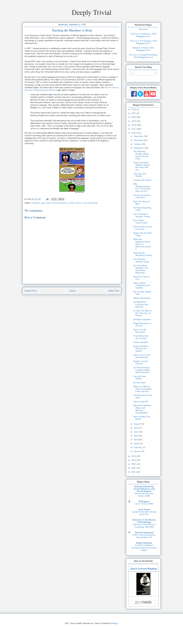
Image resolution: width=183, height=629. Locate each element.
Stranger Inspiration (142, 319)
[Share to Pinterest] (63, 199)
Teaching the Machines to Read (142, 254)
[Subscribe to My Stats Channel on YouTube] (146, 96)
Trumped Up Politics (142, 180)
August (137, 424)
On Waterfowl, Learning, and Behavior (140, 304)
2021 (134, 113)
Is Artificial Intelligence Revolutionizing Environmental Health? (144, 547)
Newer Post (30, 291)
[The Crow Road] (143, 594)
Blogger (114, 623)
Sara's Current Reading (143, 568)
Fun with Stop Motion (139, 377)
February (138, 447)
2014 (134, 460)
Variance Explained (144, 532)
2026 (134, 109)
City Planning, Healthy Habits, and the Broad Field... (141, 155)
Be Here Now (139, 382)
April (136, 439)
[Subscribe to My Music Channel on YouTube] (153, 96)
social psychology (90, 203)
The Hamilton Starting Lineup (141, 260)
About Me (143, 29)
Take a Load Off (140, 401)
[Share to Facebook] (60, 199)
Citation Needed (140, 342)
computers (35, 203)
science (78, 203)
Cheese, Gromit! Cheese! (140, 362)
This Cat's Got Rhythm (139, 175)
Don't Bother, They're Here (140, 221)
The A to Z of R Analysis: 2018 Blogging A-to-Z (143, 42)
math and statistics (60, 203)
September (139, 148)
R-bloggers (144, 501)
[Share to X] (57, 199)
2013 (134, 464)
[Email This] (52, 199)
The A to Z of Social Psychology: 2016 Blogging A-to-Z (143, 56)
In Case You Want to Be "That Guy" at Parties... (142, 313)
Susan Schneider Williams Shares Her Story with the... (141, 166)
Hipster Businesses (142, 298)
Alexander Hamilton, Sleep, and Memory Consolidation (142, 409)
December (139, 136)
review (71, 203)
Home (72, 291)
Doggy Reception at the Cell (142, 324)
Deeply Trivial (91, 12)
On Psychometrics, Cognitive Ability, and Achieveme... (142, 370)
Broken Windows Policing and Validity (140, 348)
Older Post (113, 291)
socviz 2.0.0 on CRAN (144, 504)
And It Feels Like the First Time (142, 227)
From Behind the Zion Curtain (140, 337)
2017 (134, 129)
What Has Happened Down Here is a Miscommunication (142, 244)
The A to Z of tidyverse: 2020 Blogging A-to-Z (143, 35)
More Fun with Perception (139, 330)
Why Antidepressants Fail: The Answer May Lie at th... (142, 187)
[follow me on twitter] (140, 96)
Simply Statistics (144, 543)
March (137, 443)
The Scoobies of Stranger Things (141, 215)
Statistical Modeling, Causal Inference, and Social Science (144, 488)
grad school (46, 203)
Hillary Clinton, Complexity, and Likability (141, 285)
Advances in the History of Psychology (144, 521)
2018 (134, 125)
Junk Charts (144, 509)
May (136, 435)
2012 (134, 468)
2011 (133, 472)
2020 (134, 117)
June (136, 432)
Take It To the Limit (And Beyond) (141, 356)
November (139, 140)
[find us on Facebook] (134, 96)
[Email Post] (47, 199)
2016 (134, 133)
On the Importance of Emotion (141, 196)
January (138, 451)
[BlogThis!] (54, 199)
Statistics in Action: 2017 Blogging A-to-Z (143, 49)
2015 (134, 456)
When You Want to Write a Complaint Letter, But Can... (142, 388)
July (136, 428)
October (138, 144)
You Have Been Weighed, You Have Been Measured (140, 269)
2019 (134, 121)
